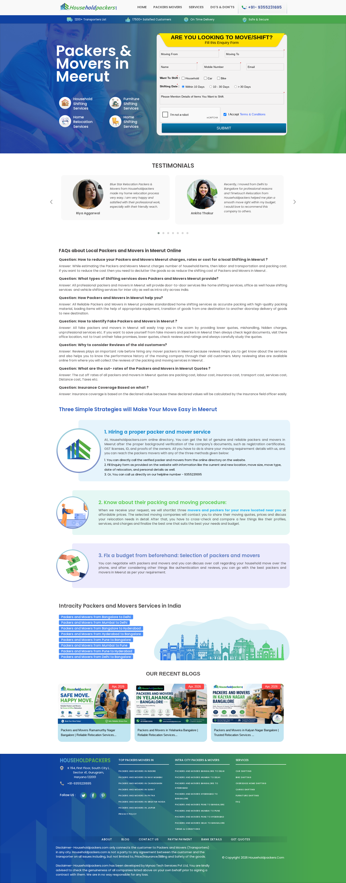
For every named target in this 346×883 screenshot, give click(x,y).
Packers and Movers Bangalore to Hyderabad (196, 785)
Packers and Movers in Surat (137, 789)
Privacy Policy (128, 814)
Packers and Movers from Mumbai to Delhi (94, 622)
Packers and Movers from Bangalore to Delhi (96, 617)
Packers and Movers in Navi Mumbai (141, 777)
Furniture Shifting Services (131, 103)
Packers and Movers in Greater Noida (142, 801)
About (107, 839)
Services (196, 7)
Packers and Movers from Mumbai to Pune (94, 645)
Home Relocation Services (83, 122)
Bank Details (211, 839)
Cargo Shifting (245, 789)
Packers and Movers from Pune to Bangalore (96, 640)
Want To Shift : (170, 78)
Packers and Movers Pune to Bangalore (199, 804)
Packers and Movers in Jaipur (137, 807)
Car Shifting (243, 771)
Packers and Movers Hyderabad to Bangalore (196, 796)
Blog (125, 839)
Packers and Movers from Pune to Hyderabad (96, 651)
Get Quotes (240, 839)
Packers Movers (167, 7)
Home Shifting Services (131, 122)
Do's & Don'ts (222, 7)
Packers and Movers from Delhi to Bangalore (96, 657)
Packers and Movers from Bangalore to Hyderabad (101, 628)
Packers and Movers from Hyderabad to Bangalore (101, 634)
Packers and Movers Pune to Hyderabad (199, 816)
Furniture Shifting (247, 795)
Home (142, 7)
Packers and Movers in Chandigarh (140, 783)
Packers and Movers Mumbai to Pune (197, 810)
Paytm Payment (180, 839)
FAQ (238, 801)
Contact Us (149, 839)
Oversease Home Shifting (251, 783)
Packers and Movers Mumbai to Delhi (197, 777)
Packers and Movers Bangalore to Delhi (200, 771)
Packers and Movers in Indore (137, 771)
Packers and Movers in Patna (137, 795)
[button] (158, 233)
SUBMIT (223, 128)
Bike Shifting (243, 777)
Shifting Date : (169, 86)
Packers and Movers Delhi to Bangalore (200, 823)
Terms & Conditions (253, 114)
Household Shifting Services (82, 103)
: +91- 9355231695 (264, 7)
